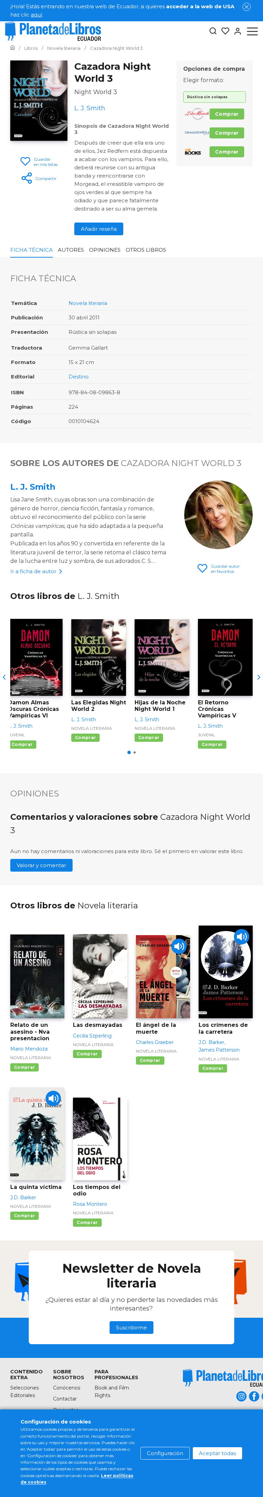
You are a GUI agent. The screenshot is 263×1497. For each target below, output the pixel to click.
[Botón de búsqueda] (213, 31)
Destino (78, 376)
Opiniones (105, 250)
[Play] (179, 946)
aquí (36, 14)
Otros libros (146, 250)
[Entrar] (235, 31)
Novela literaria (87, 303)
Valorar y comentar (41, 865)
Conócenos (66, 1388)
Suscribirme (131, 1327)
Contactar (65, 1399)
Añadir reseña (99, 229)
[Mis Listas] (223, 31)
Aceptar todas (217, 1453)
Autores (71, 250)
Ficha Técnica (31, 250)
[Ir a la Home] (12, 48)
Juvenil (16, 734)
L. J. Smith (32, 487)
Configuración (165, 1453)
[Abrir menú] (252, 31)
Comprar (227, 114)
